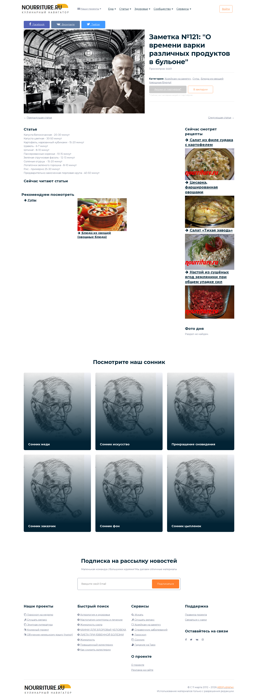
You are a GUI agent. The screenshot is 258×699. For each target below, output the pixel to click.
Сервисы (182, 9)
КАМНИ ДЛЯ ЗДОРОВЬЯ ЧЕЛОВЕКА (103, 629)
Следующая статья (219, 117)
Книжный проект (37, 629)
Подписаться (165, 583)
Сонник (139, 639)
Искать (138, 614)
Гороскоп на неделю (40, 614)
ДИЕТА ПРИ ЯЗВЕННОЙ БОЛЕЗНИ (102, 634)
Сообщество (162, 9)
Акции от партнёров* (167, 89)
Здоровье (141, 9)
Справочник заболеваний (151, 629)
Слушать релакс (36, 619)
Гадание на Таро (144, 644)
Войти (226, 9)
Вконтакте (68, 24)
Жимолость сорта (91, 624)
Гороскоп (140, 634)
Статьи (124, 9)
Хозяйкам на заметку (147, 624)
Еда (111, 9)
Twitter (95, 24)
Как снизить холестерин (95, 649)
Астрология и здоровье (95, 614)
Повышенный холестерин (96, 644)
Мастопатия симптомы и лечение (101, 619)
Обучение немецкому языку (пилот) (49, 634)
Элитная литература (40, 624)
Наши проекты (89, 8)
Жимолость (87, 639)
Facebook (38, 24)
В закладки (200, 89)
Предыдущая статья (39, 117)
